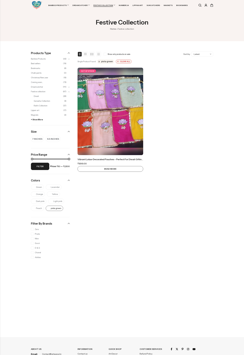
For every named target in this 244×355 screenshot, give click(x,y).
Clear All (125, 61)
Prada (37, 234)
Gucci (37, 243)
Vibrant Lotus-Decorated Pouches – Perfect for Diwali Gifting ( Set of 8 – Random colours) (126, 159)
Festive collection (38, 91)
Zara (37, 229)
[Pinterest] (183, 349)
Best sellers (35, 63)
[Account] (205, 5)
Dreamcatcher (37, 87)
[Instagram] (188, 349)
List (98, 54)
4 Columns (91, 54)
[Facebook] (171, 349)
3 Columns (85, 54)
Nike (37, 238)
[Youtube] (194, 349)
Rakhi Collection (40, 105)
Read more (110, 169)
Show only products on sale (119, 54)
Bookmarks (35, 68)
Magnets (34, 115)
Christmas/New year (39, 77)
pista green (107, 61)
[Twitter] (177, 349)
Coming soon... (37, 82)
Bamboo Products (38, 59)
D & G (37, 248)
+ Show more (37, 119)
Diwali (36, 96)
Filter (40, 166)
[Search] (199, 5)
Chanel (38, 252)
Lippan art (35, 110)
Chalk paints (36, 73)
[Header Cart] (211, 5)
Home (113, 29)
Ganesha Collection (42, 101)
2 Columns (80, 54)
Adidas (38, 257)
